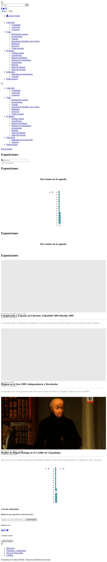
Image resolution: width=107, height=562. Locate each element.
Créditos (9, 555)
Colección (10, 22)
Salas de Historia (18, 67)
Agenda (14, 39)
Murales (14, 65)
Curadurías (15, 25)
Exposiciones (16, 36)
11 (60, 216)
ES (5, 11)
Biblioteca (15, 43)
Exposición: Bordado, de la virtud (25, 41)
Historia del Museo (19, 58)
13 (60, 220)
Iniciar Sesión (14, 16)
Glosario (15, 76)
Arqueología (16, 62)
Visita (8, 32)
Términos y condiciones (16, 550)
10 (60, 213)
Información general (19, 34)
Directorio (10, 548)
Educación (10, 72)
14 (60, 223)
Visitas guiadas (17, 48)
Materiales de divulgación (22, 74)
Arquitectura (16, 55)
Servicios (15, 46)
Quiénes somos (17, 53)
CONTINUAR (31, 520)
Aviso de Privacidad (14, 553)
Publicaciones (12, 79)
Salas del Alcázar (18, 69)
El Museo (10, 51)
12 (60, 218)
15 (60, 225)
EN (11, 11)
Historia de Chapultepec (21, 60)
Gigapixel (15, 29)
